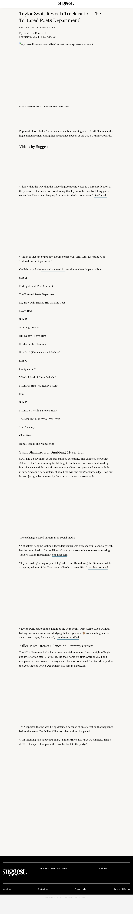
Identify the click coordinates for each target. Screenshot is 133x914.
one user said (59, 554)
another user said (98, 567)
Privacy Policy (80, 889)
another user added (68, 637)
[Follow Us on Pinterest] (115, 873)
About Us (7, 889)
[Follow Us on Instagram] (122, 873)
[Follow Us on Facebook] (101, 873)
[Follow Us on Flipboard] (128, 873)
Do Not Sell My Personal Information (60, 897)
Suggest (62, 1)
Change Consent (81, 897)
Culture (24, 27)
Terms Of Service (122, 889)
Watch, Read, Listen (43, 27)
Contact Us (42, 889)
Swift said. (100, 195)
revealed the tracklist (53, 269)
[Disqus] (66, 787)
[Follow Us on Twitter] (108, 873)
